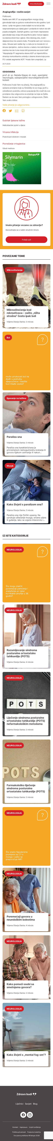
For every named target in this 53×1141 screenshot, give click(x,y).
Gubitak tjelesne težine (14, 120)
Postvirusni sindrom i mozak (14, 137)
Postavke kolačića (34, 1132)
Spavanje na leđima (16, 398)
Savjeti (28, 1104)
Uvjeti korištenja (35, 1127)
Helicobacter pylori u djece (14, 125)
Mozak (10, 465)
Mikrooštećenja (14, 269)
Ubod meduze (9, 148)
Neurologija (14, 549)
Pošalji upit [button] (26, 239)
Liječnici (19, 1104)
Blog (35, 1104)
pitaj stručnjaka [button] (36, 4)
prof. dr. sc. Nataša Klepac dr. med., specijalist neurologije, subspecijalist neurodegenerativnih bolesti (25, 77)
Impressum (23, 1127)
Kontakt (15, 1127)
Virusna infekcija (11, 132)
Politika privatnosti (19, 1132)
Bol (8, 337)
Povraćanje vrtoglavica (14, 143)
